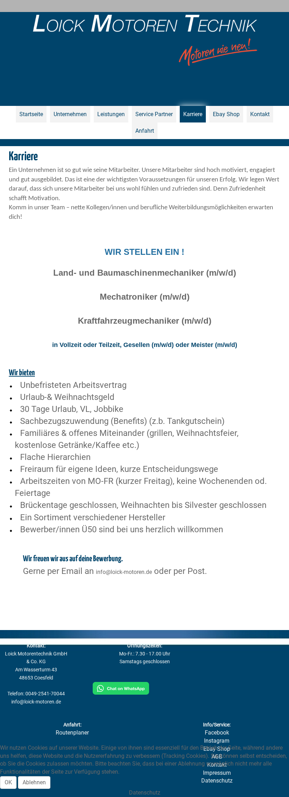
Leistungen (111, 114)
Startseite (31, 114)
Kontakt (260, 114)
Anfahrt (144, 130)
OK (8, 782)
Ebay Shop (226, 114)
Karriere (192, 114)
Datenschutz (144, 792)
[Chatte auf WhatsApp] (121, 687)
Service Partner (154, 114)
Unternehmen (70, 114)
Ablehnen (34, 782)
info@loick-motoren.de (124, 572)
